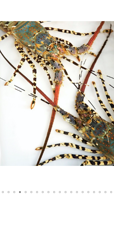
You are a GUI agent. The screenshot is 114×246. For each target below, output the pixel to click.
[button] (108, 16)
